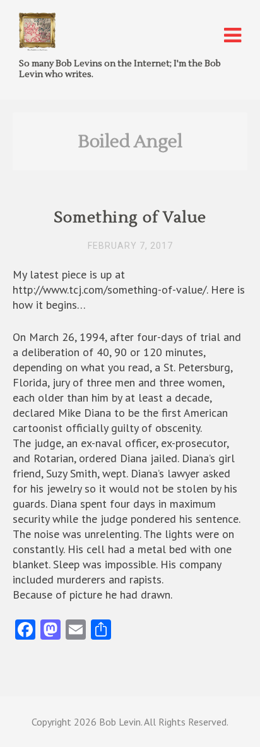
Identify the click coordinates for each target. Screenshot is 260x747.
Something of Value (130, 217)
